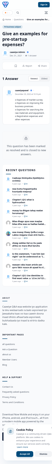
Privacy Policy (9, 397)
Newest (34, 78)
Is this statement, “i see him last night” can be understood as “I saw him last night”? (28, 256)
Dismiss (43, 454)
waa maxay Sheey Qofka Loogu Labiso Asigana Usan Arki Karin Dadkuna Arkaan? (28, 235)
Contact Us (7, 386)
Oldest (44, 78)
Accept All (25, 454)
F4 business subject (12, 27)
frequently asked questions (15, 391)
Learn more (22, 447)
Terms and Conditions (13, 402)
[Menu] (46, 12)
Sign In (43, 4)
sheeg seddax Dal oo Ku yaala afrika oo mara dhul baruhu (27, 244)
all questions (8, 344)
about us (6, 354)
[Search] (18, 12)
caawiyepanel (21, 90)
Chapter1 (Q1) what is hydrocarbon (23, 201)
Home (8, 19)
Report (29, 65)
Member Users (9, 359)
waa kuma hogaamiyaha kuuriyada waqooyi (24, 190)
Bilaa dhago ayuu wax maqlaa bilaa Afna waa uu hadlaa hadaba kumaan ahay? (28, 224)
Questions (19, 19)
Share (44, 65)
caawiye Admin (17, 52)
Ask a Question (9, 349)
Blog (4, 364)
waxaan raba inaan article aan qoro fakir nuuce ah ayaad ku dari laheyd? (29, 267)
